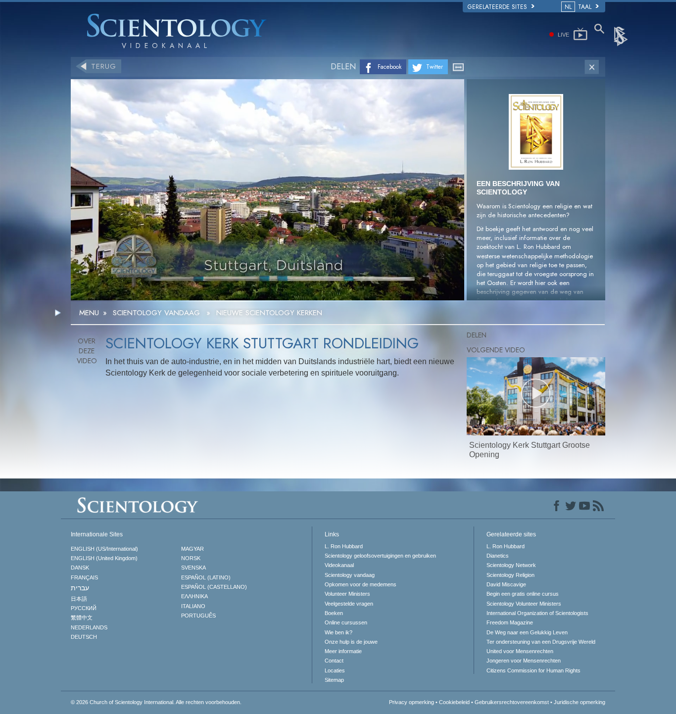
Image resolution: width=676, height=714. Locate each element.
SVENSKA (193, 568)
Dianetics (497, 556)
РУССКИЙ (84, 608)
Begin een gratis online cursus (522, 594)
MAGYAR (192, 549)
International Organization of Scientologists (537, 613)
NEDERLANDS (89, 627)
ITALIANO (193, 606)
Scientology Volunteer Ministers (523, 604)
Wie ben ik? (338, 632)
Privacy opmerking (411, 702)
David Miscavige (506, 584)
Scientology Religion (510, 575)
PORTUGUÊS (198, 616)
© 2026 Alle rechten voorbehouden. (156, 702)
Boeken (334, 613)
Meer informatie (343, 651)
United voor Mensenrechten (519, 651)
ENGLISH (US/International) (104, 549)
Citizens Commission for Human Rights (533, 670)
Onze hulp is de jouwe (351, 642)
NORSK (190, 558)
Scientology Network (511, 565)
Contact (334, 661)
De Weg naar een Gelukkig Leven (527, 632)
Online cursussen (346, 622)
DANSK (80, 568)
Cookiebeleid (454, 702)
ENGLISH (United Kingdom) (104, 558)
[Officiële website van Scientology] (621, 35)
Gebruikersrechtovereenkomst (512, 702)
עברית (80, 588)
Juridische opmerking (579, 702)
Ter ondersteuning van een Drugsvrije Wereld (540, 642)
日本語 (79, 599)
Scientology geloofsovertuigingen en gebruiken (380, 556)
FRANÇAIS (84, 577)
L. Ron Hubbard (344, 546)
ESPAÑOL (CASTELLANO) (214, 587)
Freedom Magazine (509, 622)
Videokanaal (339, 565)
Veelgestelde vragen (349, 604)
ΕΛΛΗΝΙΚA (194, 596)
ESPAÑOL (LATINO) (206, 577)
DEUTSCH (84, 637)
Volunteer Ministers (347, 594)
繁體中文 (82, 617)
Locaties (335, 670)
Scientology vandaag (350, 575)
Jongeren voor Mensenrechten (523, 661)
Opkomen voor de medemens (360, 584)
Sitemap (334, 680)
